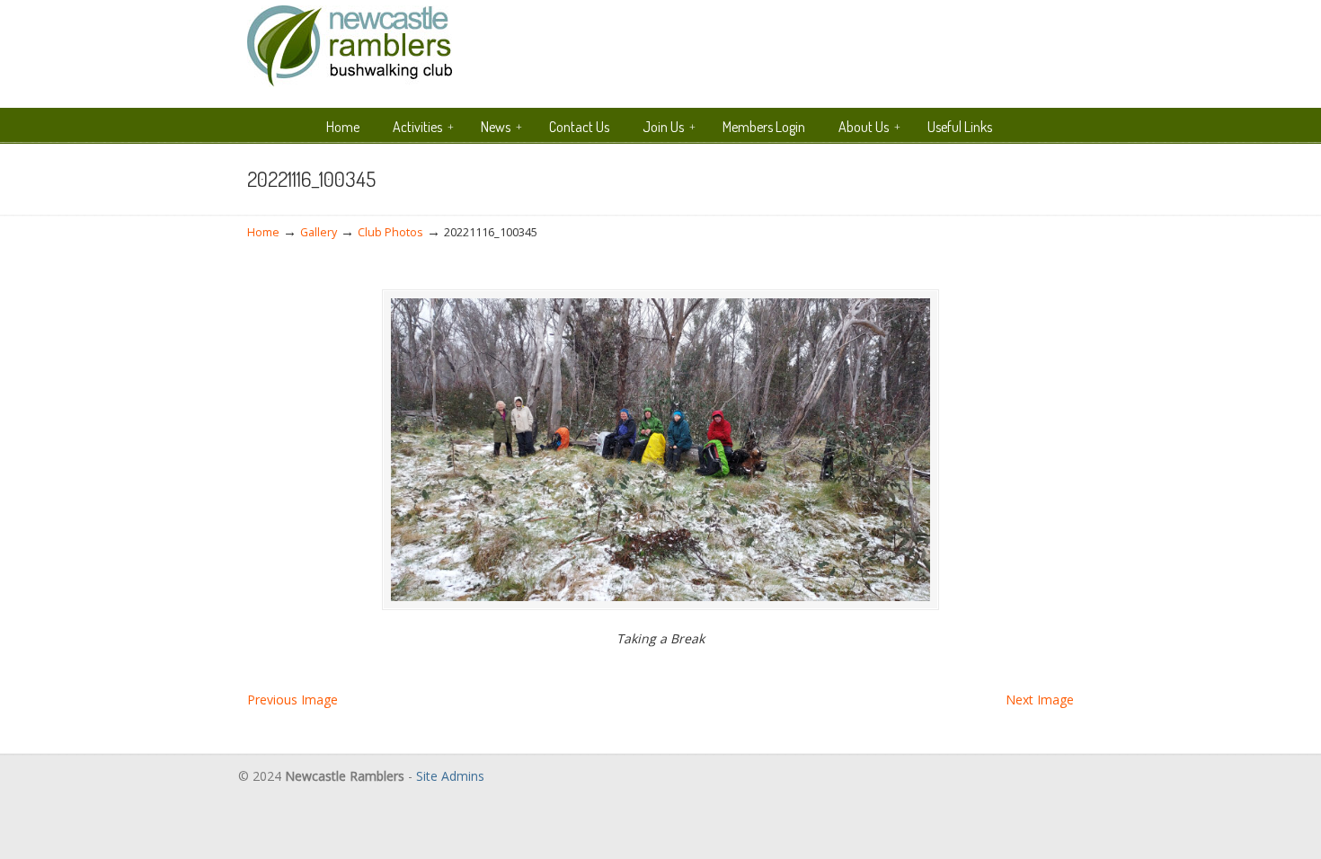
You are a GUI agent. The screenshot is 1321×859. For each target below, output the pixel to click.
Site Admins (450, 775)
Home (263, 232)
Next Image (1040, 699)
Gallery (318, 232)
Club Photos (390, 232)
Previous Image (292, 699)
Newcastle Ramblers (349, 46)
